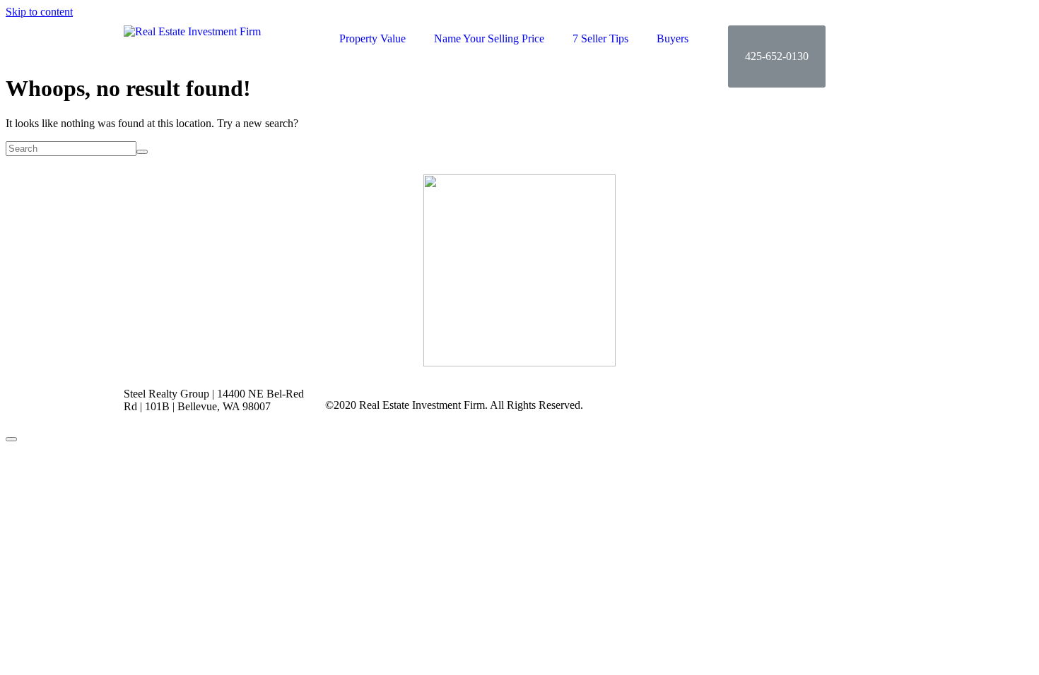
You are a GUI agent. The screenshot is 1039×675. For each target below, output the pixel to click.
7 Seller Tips (600, 38)
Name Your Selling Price (489, 38)
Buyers (672, 38)
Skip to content (39, 12)
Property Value (372, 38)
